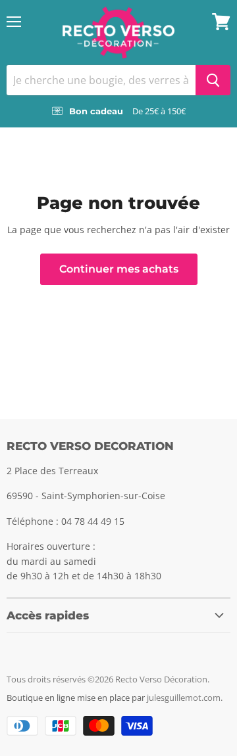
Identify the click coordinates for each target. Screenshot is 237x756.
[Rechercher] (213, 80)
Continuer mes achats (118, 269)
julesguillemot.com (184, 697)
